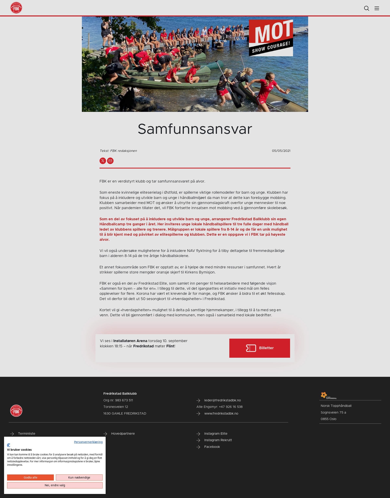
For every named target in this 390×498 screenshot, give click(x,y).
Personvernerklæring (88, 442)
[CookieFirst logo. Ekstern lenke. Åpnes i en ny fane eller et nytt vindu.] (8, 445)
